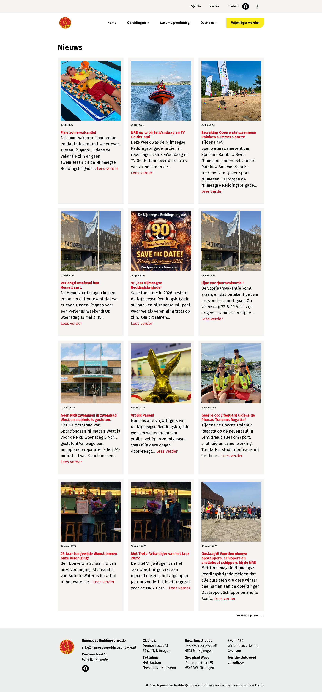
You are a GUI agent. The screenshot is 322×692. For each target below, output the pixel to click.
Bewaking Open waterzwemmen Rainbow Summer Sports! (228, 134)
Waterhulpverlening (175, 23)
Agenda (195, 6)
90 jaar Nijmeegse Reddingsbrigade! (146, 285)
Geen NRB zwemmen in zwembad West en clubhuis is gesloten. (89, 417)
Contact (233, 6)
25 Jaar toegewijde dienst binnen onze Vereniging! (89, 555)
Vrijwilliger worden (245, 23)
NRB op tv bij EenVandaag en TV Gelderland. (158, 134)
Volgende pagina (250, 615)
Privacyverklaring (216, 685)
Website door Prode (248, 685)
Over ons (235, 651)
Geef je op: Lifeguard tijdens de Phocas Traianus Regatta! (228, 417)
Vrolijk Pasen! (142, 415)
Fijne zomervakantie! (78, 132)
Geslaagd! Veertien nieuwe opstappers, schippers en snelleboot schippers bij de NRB (228, 558)
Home (112, 23)
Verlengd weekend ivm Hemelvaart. (80, 285)
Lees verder (107, 168)
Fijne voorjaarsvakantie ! (222, 283)
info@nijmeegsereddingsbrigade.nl (109, 647)
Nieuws (214, 6)
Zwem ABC (235, 641)
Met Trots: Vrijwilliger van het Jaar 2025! (160, 555)
